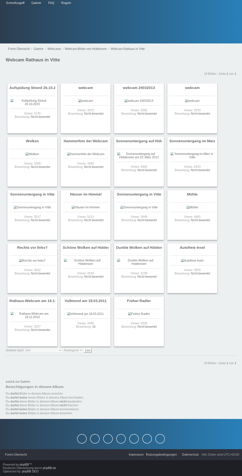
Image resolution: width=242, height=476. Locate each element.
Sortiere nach (15, 350)
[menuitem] (35, 3)
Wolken (32, 141)
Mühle (192, 194)
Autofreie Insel (192, 248)
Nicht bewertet (40, 116)
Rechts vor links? (32, 248)
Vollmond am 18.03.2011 (86, 301)
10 (93, 326)
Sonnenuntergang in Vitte (32, 194)
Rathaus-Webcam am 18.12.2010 (37, 301)
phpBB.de (49, 468)
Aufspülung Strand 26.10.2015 (35, 88)
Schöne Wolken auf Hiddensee (89, 248)
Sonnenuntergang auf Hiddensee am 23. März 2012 (160, 141)
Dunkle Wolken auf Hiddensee (142, 248)
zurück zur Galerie (18, 381)
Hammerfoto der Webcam (86, 141)
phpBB (24, 464)
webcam (85, 88)
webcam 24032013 (139, 88)
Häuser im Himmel (86, 194)
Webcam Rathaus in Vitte (33, 59)
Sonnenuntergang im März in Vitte (198, 141)
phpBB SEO (30, 471)
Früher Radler (139, 301)
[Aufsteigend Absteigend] (77, 350)
